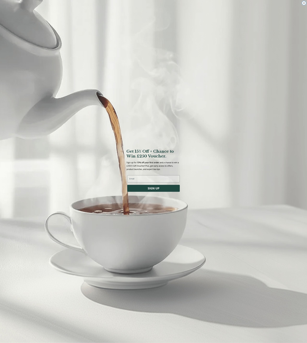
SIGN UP (153, 188)
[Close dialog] (304, 3)
